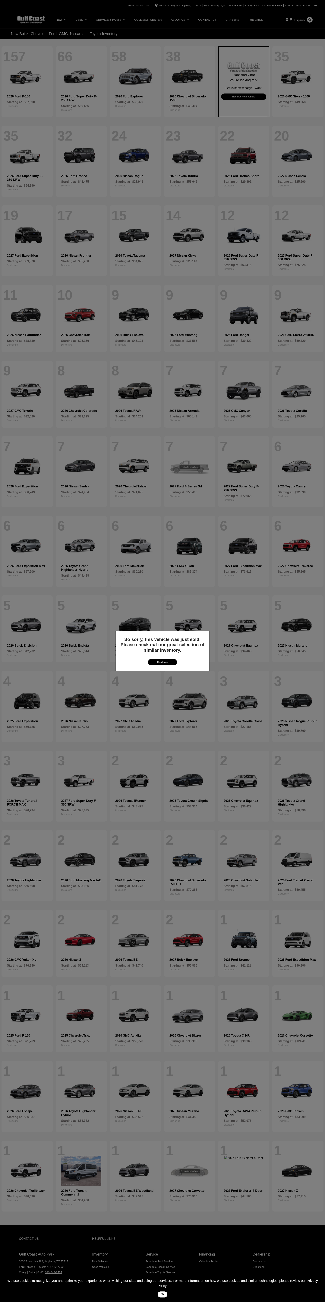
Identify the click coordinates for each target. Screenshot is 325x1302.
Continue (162, 662)
